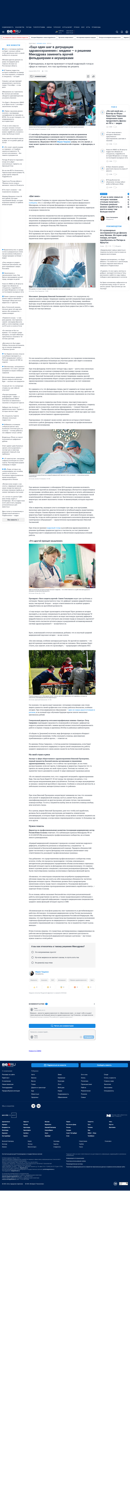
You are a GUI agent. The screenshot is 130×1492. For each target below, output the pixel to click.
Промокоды (96, 27)
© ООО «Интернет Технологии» (34, 1184)
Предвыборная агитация (11, 1091)
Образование (62, 1097)
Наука (60, 1091)
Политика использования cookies (76, 1161)
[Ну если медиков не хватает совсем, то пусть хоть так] (32, 957)
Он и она (84, 1074)
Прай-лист (5, 1078)
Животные (35, 1094)
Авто (33, 1074)
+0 (87, 1021)
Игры (88, 27)
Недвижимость (8, 27)
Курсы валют (67, 27)
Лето (59, 1084)
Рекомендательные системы (74, 1164)
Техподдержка (7, 1087)
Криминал (61, 1078)
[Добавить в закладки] (88, 76)
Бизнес (33, 1078)
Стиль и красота (110, 1078)
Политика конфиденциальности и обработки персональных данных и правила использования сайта (95, 1167)
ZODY (83, 27)
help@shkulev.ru (15, 1171)
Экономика (108, 1087)
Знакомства (19, 27)
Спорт (106, 1074)
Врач (92, 980)
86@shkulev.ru (24, 1168)
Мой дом (61, 1087)
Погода (29, 27)
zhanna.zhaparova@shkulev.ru (10, 1176)
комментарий (39, 76)
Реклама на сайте (8, 1074)
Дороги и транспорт (38, 1087)
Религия (84, 1094)
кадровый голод (53, 528)
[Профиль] (126, 32)
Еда (32, 1091)
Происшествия (86, 1084)
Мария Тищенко (42, 972)
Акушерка (44, 980)
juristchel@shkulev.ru (48, 1169)
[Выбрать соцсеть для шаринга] (93, 76)
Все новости (13, 45)
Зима (60, 1074)
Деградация (62, 980)
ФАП (52, 980)
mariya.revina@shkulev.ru (9, 1179)
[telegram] (33, 1106)
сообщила (33, 203)
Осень (83, 1078)
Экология (107, 1084)
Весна (33, 1081)
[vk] (39, 1106)
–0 (93, 1021)
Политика (84, 1081)
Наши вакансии (7, 1084)
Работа (83, 1087)
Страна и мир (109, 1081)
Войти (36, 1037)
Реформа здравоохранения (78, 980)
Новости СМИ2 (35, 1051)
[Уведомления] (121, 32)
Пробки (77, 27)
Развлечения (85, 1091)
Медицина (33, 980)
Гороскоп (57, 27)
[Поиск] (117, 32)
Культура (61, 1081)
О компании (6, 1081)
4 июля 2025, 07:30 (34, 71)
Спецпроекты (109, 1091)
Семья (83, 1097)
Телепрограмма (39, 27)
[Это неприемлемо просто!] (32, 952)
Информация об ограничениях (75, 1158)
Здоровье (34, 1097)
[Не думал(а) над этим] (32, 962)
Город (33, 1084)
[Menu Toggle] (3, 32)
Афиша (49, 27)
